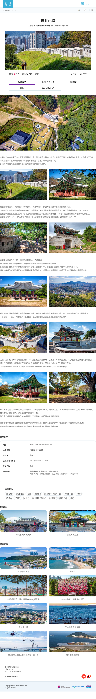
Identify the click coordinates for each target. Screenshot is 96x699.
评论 (38, 74)
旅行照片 (74, 82)
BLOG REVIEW (48, 87)
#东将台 (9, 498)
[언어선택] (82, 3)
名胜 (14, 10)
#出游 (28, 494)
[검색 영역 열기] (87, 4)
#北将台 (26, 498)
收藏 (74, 74)
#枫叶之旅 (63, 498)
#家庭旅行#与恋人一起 (52, 494)
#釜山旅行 (10, 494)
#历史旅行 (20, 494)
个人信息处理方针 (11, 676)
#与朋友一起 (68, 494)
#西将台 (17, 498)
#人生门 (79, 494)
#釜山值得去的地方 (39, 498)
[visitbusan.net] (8, 4)
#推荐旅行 (52, 498)
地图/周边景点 (48, 82)
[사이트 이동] (84, 676)
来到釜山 (8, 10)
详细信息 (22, 82)
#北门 (72, 498)
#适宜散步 (37, 494)
